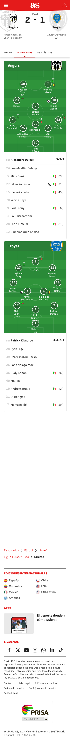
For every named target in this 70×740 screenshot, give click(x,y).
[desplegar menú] (6, 5)
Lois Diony (17, 208)
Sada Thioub (58, 127)
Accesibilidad (11, 693)
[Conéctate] (64, 5)
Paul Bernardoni (21, 216)
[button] (35, 719)
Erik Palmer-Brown (35, 318)
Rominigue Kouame (43, 298)
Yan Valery (47, 135)
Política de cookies (14, 688)
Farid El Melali (20, 224)
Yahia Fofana (35, 150)
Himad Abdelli (53, 107)
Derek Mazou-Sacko (24, 357)
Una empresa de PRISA (35, 710)
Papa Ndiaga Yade (22, 365)
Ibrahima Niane (47, 91)
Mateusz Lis (35, 330)
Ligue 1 (43, 550)
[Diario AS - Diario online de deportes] (35, 5)
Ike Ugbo (35, 268)
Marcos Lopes (52, 275)
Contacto (9, 683)
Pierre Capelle (20, 192)
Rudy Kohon (19, 373)
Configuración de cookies (42, 688)
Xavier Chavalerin (27, 298)
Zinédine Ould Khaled (25, 232)
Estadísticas (44, 52)
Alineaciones (24, 52)
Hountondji (35, 130)
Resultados (11, 550)
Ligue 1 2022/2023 (16, 557)
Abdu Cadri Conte (17, 314)
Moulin (15, 381)
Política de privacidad (46, 683)
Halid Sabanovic (12, 127)
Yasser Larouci (13, 289)
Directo (7, 52)
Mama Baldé (19, 405)
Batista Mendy (35, 113)
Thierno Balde (57, 289)
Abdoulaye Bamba (22, 135)
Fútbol (28, 550)
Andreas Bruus (20, 389)
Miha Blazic (18, 176)
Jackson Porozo (54, 312)
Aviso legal (24, 683)
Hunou (16, 106)
